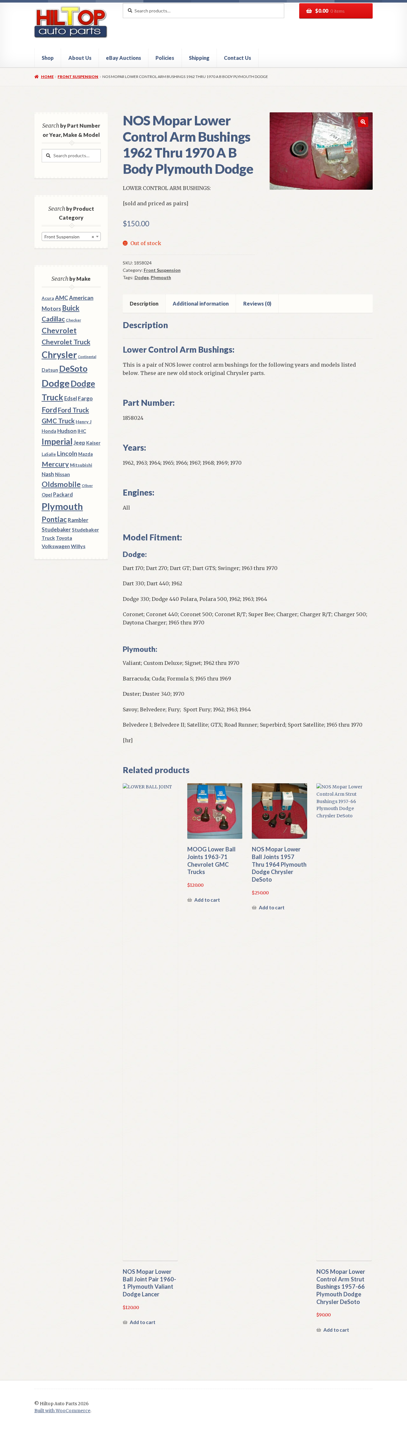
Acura (48, 298)
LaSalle (49, 454)
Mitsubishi (81, 465)
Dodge (142, 277)
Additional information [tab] (201, 303)
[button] (363, 122)
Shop (48, 58)
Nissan (62, 474)
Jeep (79, 443)
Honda (49, 431)
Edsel (70, 398)
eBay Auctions (123, 58)
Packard (63, 494)
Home (47, 76)
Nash (48, 474)
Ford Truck (73, 410)
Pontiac (54, 519)
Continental (87, 357)
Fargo (85, 398)
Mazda (85, 454)
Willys (78, 546)
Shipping (199, 58)
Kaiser (93, 443)
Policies (164, 58)
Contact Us (237, 58)
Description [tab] (144, 303)
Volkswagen (56, 546)
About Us (80, 58)
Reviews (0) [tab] (257, 303)
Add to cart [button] (142, 1322)
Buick (70, 308)
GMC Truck (58, 421)
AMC (61, 297)
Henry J (84, 421)
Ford (49, 409)
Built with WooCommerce (62, 1410)
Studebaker (56, 529)
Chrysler (59, 354)
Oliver (87, 485)
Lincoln (67, 453)
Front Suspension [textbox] (69, 236)
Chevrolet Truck (66, 342)
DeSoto (73, 368)
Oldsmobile (61, 484)
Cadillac (53, 319)
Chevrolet (59, 330)
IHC (82, 431)
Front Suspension (78, 76)
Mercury (55, 464)
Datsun (50, 370)
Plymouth (161, 277)
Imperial (57, 441)
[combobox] (71, 236)
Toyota (64, 538)
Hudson (67, 430)
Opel (47, 494)
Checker (73, 320)
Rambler (78, 520)
